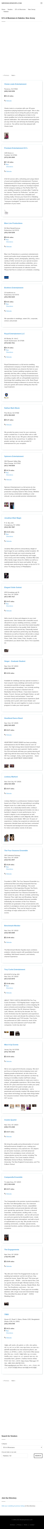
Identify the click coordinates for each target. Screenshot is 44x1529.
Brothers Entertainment (13, 288)
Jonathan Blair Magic (12, 518)
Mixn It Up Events (11, 1045)
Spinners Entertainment (13, 456)
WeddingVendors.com (12, 3)
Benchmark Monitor (12, 926)
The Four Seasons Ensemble (16, 850)
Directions (9, 166)
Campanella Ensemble (13, 1177)
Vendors (10, 9)
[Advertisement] (22, 47)
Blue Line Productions (13, 223)
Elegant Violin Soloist (13, 587)
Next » (13, 75)
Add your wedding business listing (13, 1506)
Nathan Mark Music (12, 408)
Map (7, 164)
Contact (32, 1525)
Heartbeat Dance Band (13, 718)
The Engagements (11, 1250)
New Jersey (31, 9)
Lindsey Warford (11, 777)
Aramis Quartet (10, 1120)
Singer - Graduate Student (14, 661)
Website (9, 101)
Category (4, 1444)
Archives (12, 1525)
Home (3, 9)
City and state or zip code (9, 1452)
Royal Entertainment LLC (14, 334)
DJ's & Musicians (20, 9)
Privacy (19, 1525)
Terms (25, 1525)
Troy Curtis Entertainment (14, 969)
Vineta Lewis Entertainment (15, 84)
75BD (6, 1314)
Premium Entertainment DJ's (15, 148)
